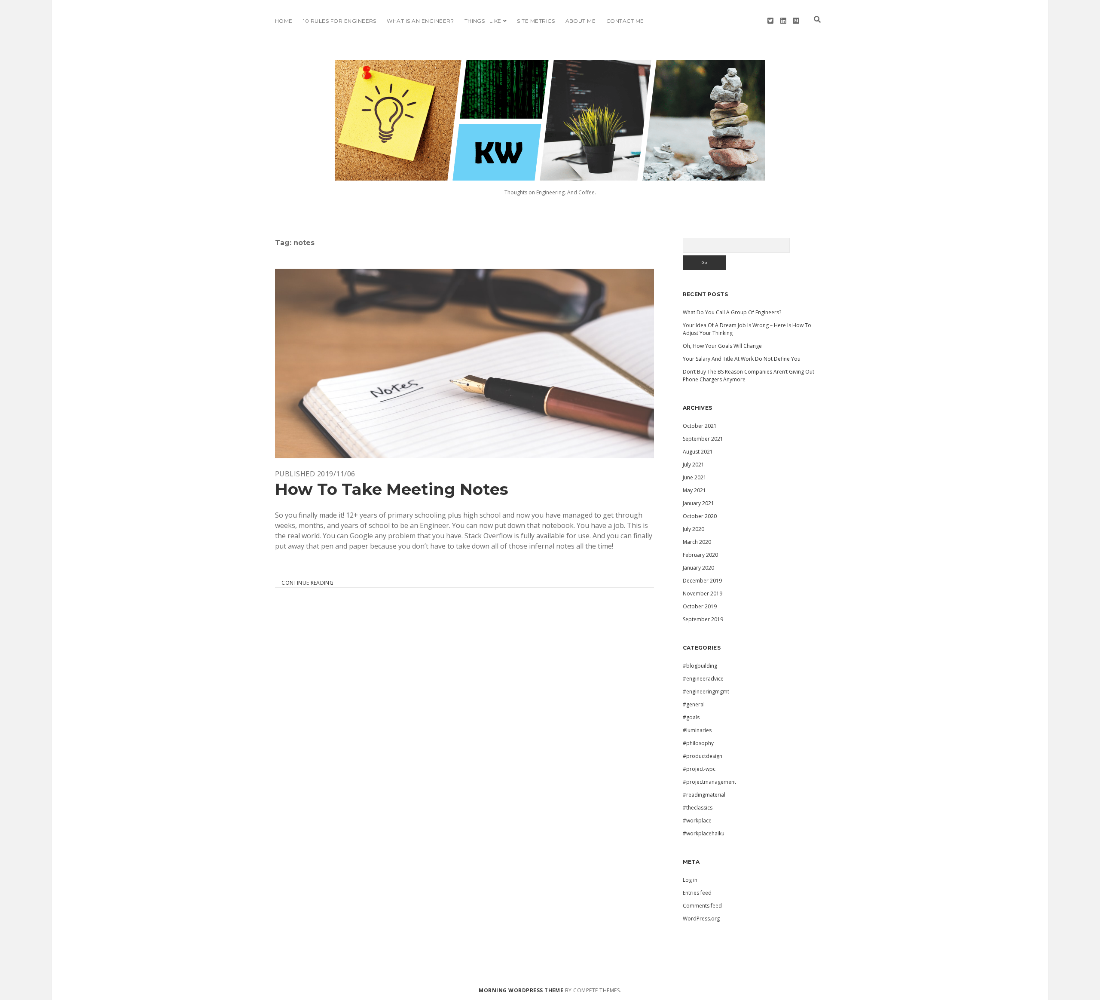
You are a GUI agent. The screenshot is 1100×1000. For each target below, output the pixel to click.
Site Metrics (536, 21)
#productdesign (702, 756)
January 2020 (698, 567)
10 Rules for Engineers (339, 21)
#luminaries (697, 730)
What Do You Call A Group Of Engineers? (732, 312)
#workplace (697, 820)
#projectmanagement (709, 781)
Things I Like (482, 21)
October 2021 (700, 425)
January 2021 (698, 503)
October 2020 (700, 516)
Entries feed (697, 892)
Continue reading (307, 583)
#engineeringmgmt (706, 691)
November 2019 (702, 593)
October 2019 (700, 606)
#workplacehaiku (703, 833)
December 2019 (702, 580)
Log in (690, 879)
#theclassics (697, 807)
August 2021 (698, 451)
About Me (580, 21)
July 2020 (693, 529)
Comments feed (702, 905)
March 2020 (697, 542)
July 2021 (693, 464)
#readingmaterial (704, 794)
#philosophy (698, 743)
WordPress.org (701, 918)
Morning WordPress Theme (521, 990)
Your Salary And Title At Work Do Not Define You (742, 358)
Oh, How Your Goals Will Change (722, 346)
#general (694, 704)
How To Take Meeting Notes (464, 363)
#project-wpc (699, 769)
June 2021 (694, 477)
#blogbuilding (700, 665)
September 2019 (703, 619)
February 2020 (700, 554)
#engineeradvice (703, 678)
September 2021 (703, 438)
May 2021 (694, 490)
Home (284, 21)
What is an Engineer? (420, 21)
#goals (691, 717)
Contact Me (625, 21)
